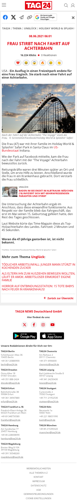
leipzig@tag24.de (47, 382)
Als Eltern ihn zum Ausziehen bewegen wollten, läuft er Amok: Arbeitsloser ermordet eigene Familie (38, 277)
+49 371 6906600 (48, 360)
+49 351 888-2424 (10, 379)
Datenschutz (38, 485)
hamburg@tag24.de (11, 438)
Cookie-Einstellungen (38, 498)
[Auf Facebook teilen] (5, 17)
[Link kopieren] (29, 17)
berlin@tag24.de (9, 364)
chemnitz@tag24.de (49, 364)
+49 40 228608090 (10, 434)
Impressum (38, 481)
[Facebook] (34, 324)
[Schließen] (73, 18)
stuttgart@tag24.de (49, 401)
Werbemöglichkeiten (39, 468)
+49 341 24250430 (48, 379)
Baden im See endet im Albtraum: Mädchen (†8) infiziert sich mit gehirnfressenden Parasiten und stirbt (46, 193)
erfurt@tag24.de (9, 401)
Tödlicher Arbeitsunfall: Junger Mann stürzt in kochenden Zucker (38, 266)
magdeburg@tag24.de (12, 457)
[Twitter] (24, 324)
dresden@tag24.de (10, 382)
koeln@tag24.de (47, 419)
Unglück (30, 28)
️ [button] (18, 63)
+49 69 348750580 (10, 416)
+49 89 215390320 (48, 428)
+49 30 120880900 (10, 360)
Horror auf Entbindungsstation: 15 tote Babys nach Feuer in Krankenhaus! (38, 287)
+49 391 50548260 (10, 453)
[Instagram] (43, 324)
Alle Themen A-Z (38, 473)
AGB (38, 490)
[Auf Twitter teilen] (13, 17)
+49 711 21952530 (48, 397)
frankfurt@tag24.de (10, 419)
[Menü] (4, 5)
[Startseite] (38, 5)
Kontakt (38, 477)
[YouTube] (52, 324)
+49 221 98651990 (48, 416)
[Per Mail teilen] (21, 17)
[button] (73, 5)
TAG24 (6, 28)
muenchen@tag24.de (50, 432)
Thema (17, 28)
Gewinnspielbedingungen (38, 494)
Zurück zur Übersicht (60, 298)
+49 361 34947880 (10, 397)
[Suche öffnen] (66, 5)
